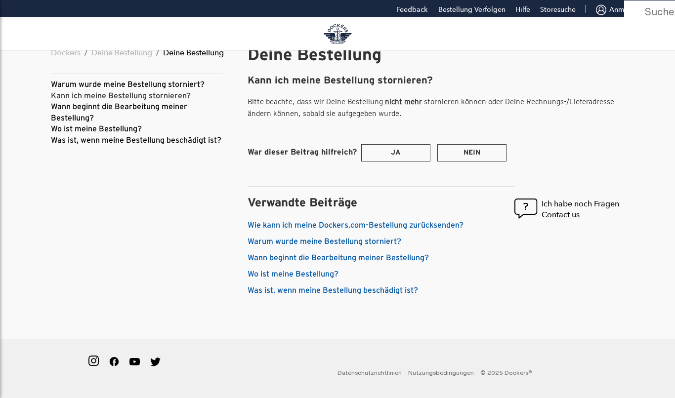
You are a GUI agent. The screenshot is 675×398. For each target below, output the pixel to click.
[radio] (395, 152)
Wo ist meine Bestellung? (96, 129)
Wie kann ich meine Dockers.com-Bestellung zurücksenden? (356, 225)
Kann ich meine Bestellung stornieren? (121, 96)
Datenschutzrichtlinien (370, 372)
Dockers (66, 52)
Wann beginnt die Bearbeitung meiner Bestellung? (338, 258)
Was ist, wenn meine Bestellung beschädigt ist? (136, 140)
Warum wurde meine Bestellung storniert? (128, 84)
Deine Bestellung (121, 52)
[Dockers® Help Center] (337, 34)
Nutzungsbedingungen (441, 372)
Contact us (561, 214)
